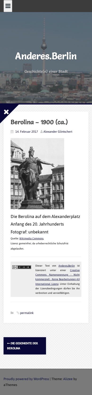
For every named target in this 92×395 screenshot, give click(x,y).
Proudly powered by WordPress (26, 379)
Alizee (68, 379)
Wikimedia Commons (31, 238)
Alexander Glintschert (57, 131)
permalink (26, 313)
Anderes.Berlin (46, 56)
